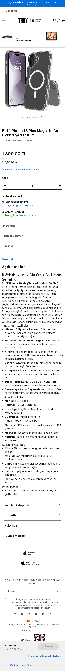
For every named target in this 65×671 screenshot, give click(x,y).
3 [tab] (32, 117)
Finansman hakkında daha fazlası (20, 169)
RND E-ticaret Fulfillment (32, 630)
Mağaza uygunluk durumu (20, 205)
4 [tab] (35, 117)
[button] (32, 226)
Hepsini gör (32, 5)
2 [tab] (30, 117)
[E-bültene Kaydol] (56, 591)
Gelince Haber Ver (20, 665)
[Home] (23, 20)
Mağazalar (12, 11)
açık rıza (35, 608)
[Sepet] (63, 20)
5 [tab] (37, 117)
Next (60, 3)
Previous (4, 3)
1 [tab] (27, 117)
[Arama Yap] (55, 20)
